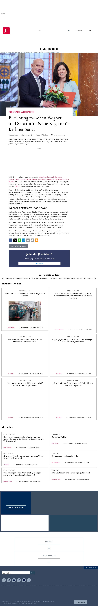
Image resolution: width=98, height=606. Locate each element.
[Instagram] (19, 580)
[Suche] (32, 572)
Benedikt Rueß (7, 481)
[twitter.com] (9, 580)
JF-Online (10, 373)
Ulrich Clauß (55, 443)
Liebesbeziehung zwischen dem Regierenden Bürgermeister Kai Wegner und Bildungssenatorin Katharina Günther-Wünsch (39, 179)
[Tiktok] (29, 580)
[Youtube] (14, 580)
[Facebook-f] (4, 580)
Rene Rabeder (7, 447)
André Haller (11, 327)
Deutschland (13, 135)
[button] (40, 30)
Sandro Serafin (59, 330)
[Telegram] (24, 580)
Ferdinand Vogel (56, 479)
